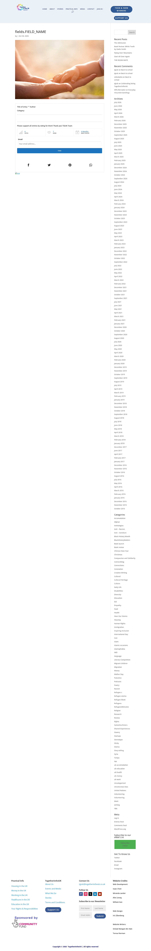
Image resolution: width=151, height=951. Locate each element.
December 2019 (120, 367)
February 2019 (120, 396)
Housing (117, 620)
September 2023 (120, 222)
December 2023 (120, 211)
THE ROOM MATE (121, 60)
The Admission (120, 43)
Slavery (117, 732)
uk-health (118, 772)
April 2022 (118, 276)
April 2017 (118, 454)
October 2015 (119, 508)
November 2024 (120, 171)
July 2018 (117, 421)
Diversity (117, 594)
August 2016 (119, 476)
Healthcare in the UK (20, 899)
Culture (117, 583)
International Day (121, 634)
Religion (117, 710)
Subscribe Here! (125, 844)
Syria (116, 754)
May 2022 (118, 273)
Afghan (117, 522)
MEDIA (82, 9)
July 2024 (117, 186)
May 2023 (118, 233)
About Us (49, 884)
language (118, 656)
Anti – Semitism (120, 533)
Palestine (118, 678)
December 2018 (120, 403)
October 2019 (119, 374)
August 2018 (119, 418)
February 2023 (120, 244)
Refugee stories (120, 696)
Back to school (126, 70)
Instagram (118, 868)
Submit (100, 916)
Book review (119, 547)
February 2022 (120, 284)
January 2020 (119, 363)
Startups (117, 736)
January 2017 (119, 461)
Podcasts (117, 681)
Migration (118, 667)
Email (20, 139)
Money (117, 670)
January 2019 (119, 400)
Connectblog (119, 562)
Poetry (116, 685)
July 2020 (117, 342)
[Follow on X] (90, 894)
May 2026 (118, 109)
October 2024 (119, 175)
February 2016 (120, 494)
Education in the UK (20, 904)
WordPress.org (120, 829)
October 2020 (119, 331)
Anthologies (119, 525)
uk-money (118, 776)
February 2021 (120, 320)
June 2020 (118, 345)
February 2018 (120, 440)
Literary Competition (122, 660)
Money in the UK (18, 890)
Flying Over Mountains (123, 53)
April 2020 (118, 353)
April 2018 (118, 432)
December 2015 (120, 501)
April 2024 (118, 197)
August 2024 (119, 182)
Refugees (118, 703)
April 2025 (118, 153)
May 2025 (118, 149)
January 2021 (119, 324)
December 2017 (120, 447)
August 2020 (119, 338)
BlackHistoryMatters (122, 540)
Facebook (118, 861)
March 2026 (119, 117)
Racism (117, 689)
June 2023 (118, 229)
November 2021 (120, 291)
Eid (115, 602)
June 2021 (118, 305)
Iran (115, 638)
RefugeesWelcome (121, 707)
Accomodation (119, 518)
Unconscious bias (121, 787)
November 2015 (120, 505)
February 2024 (120, 204)
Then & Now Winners (121, 9)
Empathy (117, 605)
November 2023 (120, 215)
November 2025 (120, 128)
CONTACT (90, 9)
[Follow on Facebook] (81, 894)
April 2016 (118, 487)
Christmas (118, 554)
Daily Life (117, 587)
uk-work (117, 779)
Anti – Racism (119, 529)
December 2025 (120, 124)
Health (116, 613)
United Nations (120, 790)
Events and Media (53, 888)
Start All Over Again (122, 56)
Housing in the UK (19, 886)
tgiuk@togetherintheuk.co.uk (92, 884)
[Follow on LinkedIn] (95, 894)
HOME (44, 9)
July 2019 (117, 385)
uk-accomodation (121, 765)
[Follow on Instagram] (86, 894)
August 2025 (119, 138)
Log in (116, 818)
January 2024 (119, 207)
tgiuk (116, 70)
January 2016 (119, 498)
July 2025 (117, 142)
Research (118, 714)
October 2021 (119, 294)
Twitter (117, 858)
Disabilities (118, 591)
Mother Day (118, 674)
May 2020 (118, 349)
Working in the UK (19, 895)
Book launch (119, 544)
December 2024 (120, 167)
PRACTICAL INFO (72, 9)
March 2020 (119, 356)
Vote (59, 150)
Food (116, 609)
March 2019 (119, 392)
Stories (117, 747)
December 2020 (120, 327)
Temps (117, 758)
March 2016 (119, 490)
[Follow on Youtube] (100, 894)
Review (117, 718)
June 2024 (118, 189)
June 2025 (118, 146)
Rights (116, 721)
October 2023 (119, 218)
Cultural (117, 576)
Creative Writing (120, 573)
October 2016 (119, 472)
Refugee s (118, 692)
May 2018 (118, 429)
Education (118, 598)
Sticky (116, 743)
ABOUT (52, 9)
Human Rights (119, 623)
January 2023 (119, 247)
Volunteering (119, 794)
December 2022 (120, 251)
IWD (115, 652)
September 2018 (120, 414)
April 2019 (118, 389)
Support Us (121, 18)
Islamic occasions (121, 645)
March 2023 (119, 240)
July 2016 (117, 480)
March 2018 (119, 436)
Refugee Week (120, 700)
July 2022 (117, 265)
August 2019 (119, 381)
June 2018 (118, 425)
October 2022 (119, 258)
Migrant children (121, 663)
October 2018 (119, 411)
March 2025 (119, 157)
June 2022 (118, 269)
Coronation (118, 569)
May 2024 (118, 193)
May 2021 (118, 309)
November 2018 (120, 407)
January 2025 (119, 164)
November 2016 (120, 469)
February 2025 (120, 160)
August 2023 (119, 226)
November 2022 (120, 255)
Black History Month (122, 536)
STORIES (60, 9)
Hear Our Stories (120, 616)
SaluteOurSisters (121, 725)
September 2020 (120, 334)
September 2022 (120, 262)
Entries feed (119, 822)
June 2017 (118, 450)
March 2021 (119, 316)
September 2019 (120, 378)
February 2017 (120, 458)
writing (117, 805)
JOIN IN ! (100, 9)
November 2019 (120, 371)
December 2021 (120, 287)
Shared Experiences (122, 729)
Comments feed (120, 825)
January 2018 (119, 443)
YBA (115, 808)
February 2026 (120, 120)
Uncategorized (120, 783)
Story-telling (119, 750)
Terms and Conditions (55, 902)
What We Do (50, 893)
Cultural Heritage (121, 580)
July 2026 (117, 102)
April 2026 (118, 113)
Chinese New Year (121, 551)
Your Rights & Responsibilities (24, 908)
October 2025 (119, 131)
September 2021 (120, 298)
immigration (119, 627)
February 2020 (120, 360)
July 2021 (117, 302)
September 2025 (120, 135)
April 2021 (118, 313)
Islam (116, 641)
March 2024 (119, 200)
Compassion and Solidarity (124, 558)
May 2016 (118, 483)
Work (116, 801)
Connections (119, 565)
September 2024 (120, 178)
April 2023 (118, 236)
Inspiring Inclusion (121, 631)
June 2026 (118, 106)
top (115, 761)
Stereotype (118, 739)
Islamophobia (119, 649)
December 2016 (120, 465)
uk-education (119, 768)
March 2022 (119, 280)
